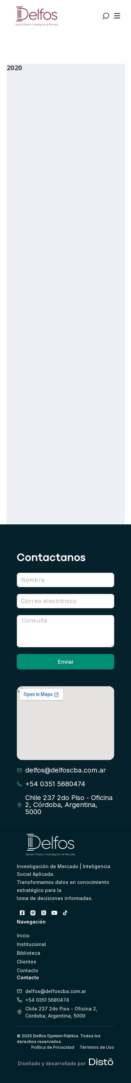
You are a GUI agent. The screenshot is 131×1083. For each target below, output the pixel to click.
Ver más (31, 205)
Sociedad (22, 333)
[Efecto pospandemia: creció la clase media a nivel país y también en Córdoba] (66, 113)
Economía (91, 192)
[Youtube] (54, 912)
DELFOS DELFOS (34, 192)
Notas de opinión (99, 326)
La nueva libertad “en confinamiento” (56, 311)
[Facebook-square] (22, 912)
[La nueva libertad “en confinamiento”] (66, 262)
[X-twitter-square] (43, 912)
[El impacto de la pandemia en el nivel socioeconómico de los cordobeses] (66, 402)
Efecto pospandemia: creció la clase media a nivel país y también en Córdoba (59, 169)
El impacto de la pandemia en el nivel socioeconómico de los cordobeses (60, 459)
